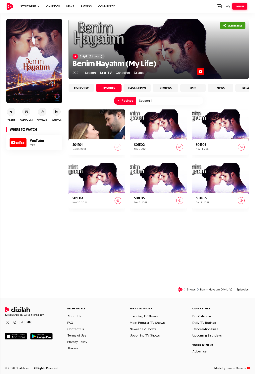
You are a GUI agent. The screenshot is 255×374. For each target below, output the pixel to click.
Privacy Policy (77, 342)
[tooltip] (125, 101)
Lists (193, 88)
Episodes (109, 88)
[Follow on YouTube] (29, 322)
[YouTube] (200, 71)
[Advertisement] (34, 216)
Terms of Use (76, 335)
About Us (74, 316)
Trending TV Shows (144, 316)
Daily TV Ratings (204, 323)
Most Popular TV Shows (147, 323)
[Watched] (118, 147)
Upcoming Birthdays (207, 335)
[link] (10, 6)
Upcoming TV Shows (145, 335)
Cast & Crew (137, 88)
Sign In (239, 6)
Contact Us (75, 329)
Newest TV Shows (143, 329)
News (221, 88)
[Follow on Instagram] (15, 322)
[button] (29, 6)
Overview (81, 88)
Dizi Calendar (201, 316)
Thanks (72, 348)
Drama (139, 73)
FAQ (70, 323)
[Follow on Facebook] (22, 322)
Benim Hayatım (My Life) (114, 63)
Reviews (166, 88)
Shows (191, 289)
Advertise (199, 351)
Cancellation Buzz (205, 329)
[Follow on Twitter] (7, 322)
